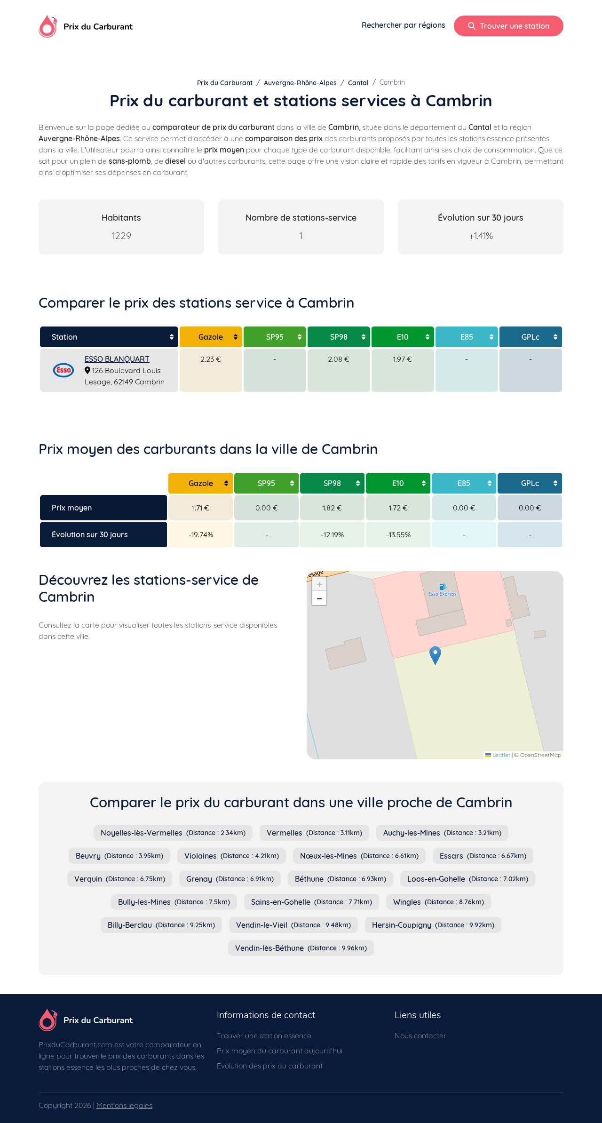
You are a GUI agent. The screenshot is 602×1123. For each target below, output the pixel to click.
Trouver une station (513, 26)
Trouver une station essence (264, 1035)
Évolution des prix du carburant (270, 1065)
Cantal (358, 83)
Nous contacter (420, 1035)
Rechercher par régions (403, 25)
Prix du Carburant (225, 83)
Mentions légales (124, 1105)
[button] (435, 655)
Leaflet (500, 754)
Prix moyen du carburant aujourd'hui (279, 1050)
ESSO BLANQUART (117, 359)
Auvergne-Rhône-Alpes (300, 83)
